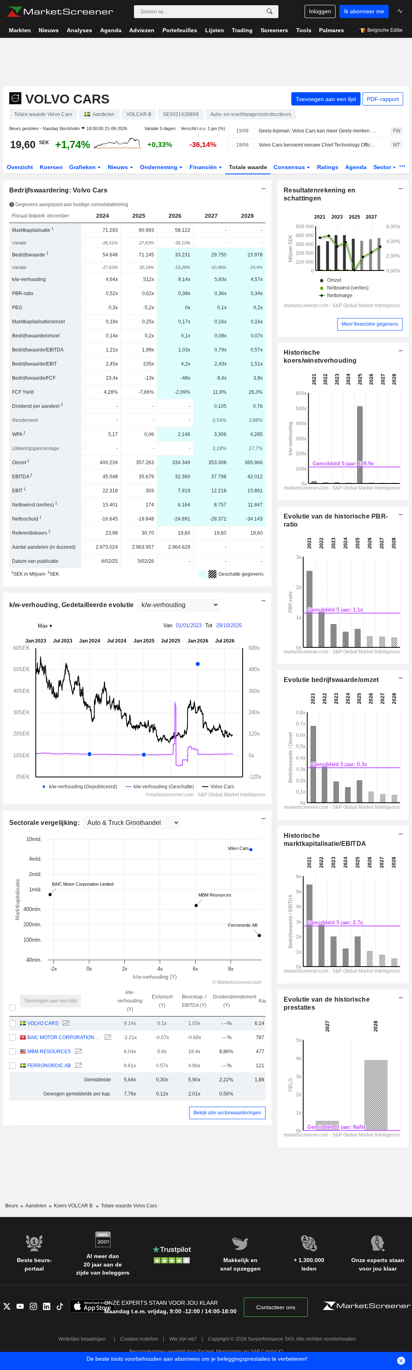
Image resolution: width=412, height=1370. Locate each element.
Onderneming (159, 167)
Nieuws (119, 167)
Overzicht (20, 167)
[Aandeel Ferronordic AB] (77, 1066)
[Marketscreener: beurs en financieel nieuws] (59, 12)
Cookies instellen (139, 1339)
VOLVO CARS (42, 1023)
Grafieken (83, 167)
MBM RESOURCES (49, 1051)
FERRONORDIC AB (49, 1065)
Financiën (204, 167)
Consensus (290, 167)
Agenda (356, 167)
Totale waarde (248, 167)
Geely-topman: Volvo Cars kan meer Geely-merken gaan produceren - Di (317, 131)
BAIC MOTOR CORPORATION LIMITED (63, 1037)
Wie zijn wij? (183, 1339)
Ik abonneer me (364, 11)
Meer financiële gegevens (370, 324)
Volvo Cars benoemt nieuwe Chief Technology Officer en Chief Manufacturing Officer (317, 145)
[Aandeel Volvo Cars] (65, 1023)
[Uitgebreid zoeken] (269, 11)
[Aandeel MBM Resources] (77, 1052)
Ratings (327, 167)
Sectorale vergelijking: (45, 822)
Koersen (51, 167)
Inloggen (320, 11)
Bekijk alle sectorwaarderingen (227, 1113)
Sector (383, 167)
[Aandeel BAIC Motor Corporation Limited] (107, 1037)
